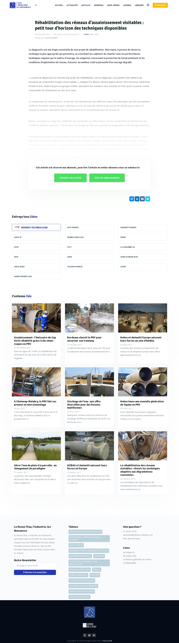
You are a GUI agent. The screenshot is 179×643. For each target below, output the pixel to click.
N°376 (66, 34)
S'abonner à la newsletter (35, 572)
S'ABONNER (160, 5)
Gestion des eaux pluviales (82, 580)
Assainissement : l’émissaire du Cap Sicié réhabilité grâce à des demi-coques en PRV (35, 340)
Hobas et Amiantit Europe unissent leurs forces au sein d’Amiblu (140, 339)
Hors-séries (113, 5)
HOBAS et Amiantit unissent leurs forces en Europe (87, 467)
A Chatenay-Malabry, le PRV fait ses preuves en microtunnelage (35, 403)
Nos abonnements (131, 538)
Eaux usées (99, 556)
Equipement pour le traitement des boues (89, 551)
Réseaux (96, 570)
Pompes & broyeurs (78, 575)
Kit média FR (129, 552)
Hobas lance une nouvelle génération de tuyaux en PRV (142, 403)
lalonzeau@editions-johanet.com (138, 535)
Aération (95, 575)
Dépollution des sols (79, 597)
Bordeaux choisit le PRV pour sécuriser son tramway (84, 339)
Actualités (72, 5)
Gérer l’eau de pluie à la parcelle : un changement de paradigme (35, 467)
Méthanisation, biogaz (80, 556)
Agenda (127, 5)
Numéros (98, 5)
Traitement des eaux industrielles (85, 532)
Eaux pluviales (76, 545)
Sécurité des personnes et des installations (83, 563)
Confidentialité (129, 563)
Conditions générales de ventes (137, 559)
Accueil (59, 5)
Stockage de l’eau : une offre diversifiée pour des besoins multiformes (84, 404)
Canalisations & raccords (82, 591)
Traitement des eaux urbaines (83, 586)
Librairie (139, 5)
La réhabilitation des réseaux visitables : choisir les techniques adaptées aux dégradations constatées (140, 470)
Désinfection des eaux (80, 570)
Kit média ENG (129, 556)
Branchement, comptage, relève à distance (85, 538)
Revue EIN (107, 641)
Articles (86, 5)
